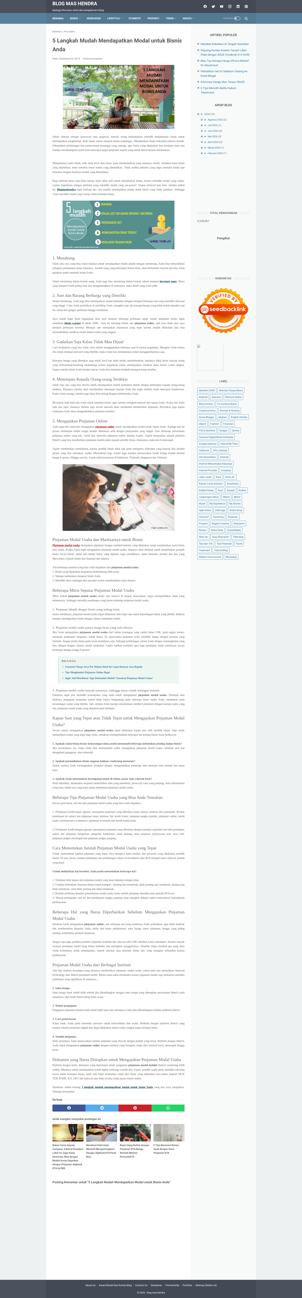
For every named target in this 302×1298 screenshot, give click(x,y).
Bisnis (74, 18)
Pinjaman (233, 517)
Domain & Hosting (229, 410)
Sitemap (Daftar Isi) (206, 1285)
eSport (202, 423)
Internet (224, 457)
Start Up (203, 537)
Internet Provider (208, 470)
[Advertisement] (223, 182)
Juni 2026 (213, 130)
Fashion (214, 423)
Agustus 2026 (215, 119)
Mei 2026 (213, 136)
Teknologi (238, 537)
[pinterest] (246, 6)
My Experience (217, 503)
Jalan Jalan (205, 477)
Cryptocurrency (207, 410)
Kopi (220, 490)
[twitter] (213, 6)
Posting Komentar (93, 58)
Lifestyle (113, 18)
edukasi (222, 417)
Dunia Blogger (206, 417)
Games (235, 430)
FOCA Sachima (207, 430)
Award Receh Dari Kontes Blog (115, 1285)
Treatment (204, 550)
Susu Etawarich (220, 537)
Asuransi (216, 397)
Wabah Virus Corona (210, 557)
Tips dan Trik (206, 543)
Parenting (218, 517)
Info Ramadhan (207, 457)
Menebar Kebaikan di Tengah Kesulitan (225, 44)
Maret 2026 (214, 147)
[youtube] (221, 6)
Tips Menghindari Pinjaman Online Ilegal (87, 672)
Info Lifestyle (220, 450)
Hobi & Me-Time (229, 443)
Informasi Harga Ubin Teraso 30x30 (223, 82)
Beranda (57, 18)
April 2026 (213, 142)
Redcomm (239, 523)
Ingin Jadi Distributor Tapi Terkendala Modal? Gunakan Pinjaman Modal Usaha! (109, 678)
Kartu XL (230, 477)
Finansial (228, 423)
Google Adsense (207, 443)
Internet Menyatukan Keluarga (215, 463)
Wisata (187, 18)
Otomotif (135, 18)
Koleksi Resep (206, 490)
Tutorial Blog (221, 550)
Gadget (223, 430)
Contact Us (141, 1285)
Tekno (170, 18)
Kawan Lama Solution (211, 483)
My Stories (235, 503)
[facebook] (204, 6)
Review (203, 530)
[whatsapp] (168, 1108)
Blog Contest (206, 403)
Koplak (231, 490)
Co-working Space (227, 403)
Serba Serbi (217, 530)
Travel (239, 543)
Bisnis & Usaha (233, 397)
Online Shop (235, 510)
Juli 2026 (213, 125)
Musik (202, 503)
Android (203, 397)
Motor (237, 497)
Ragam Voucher (220, 523)
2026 (207, 114)
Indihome (204, 450)
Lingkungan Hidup (209, 497)
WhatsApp (231, 557)
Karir (218, 477)
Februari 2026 (215, 153)
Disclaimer (156, 1285)
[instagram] (229, 6)
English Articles (239, 417)
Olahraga (220, 510)
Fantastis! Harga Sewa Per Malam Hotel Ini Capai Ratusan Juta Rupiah (103, 666)
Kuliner (242, 490)
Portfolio (187, 1285)
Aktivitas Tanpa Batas (231, 390)
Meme (226, 497)
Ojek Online (205, 510)
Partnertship (172, 1285)
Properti (153, 18)
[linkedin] (237, 6)
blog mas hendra (74, 3)
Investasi (226, 470)
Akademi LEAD (207, 390)
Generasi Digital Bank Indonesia (216, 437)
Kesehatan (94, 18)
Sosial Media (234, 530)
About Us (90, 1285)
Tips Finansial (224, 543)
